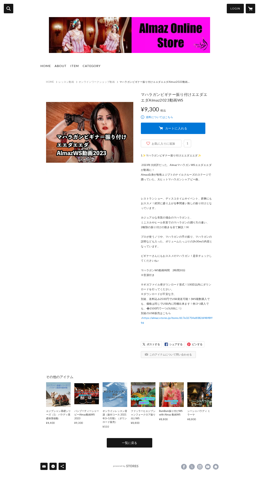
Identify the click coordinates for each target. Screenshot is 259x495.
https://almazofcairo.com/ (216, 467)
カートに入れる (176, 128)
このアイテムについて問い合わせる (170, 354)
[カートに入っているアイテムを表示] (250, 8)
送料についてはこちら (159, 117)
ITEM (74, 66)
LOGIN (235, 8)
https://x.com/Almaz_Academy (192, 467)
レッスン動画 (66, 81)
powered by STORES (126, 466)
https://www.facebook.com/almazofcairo (184, 467)
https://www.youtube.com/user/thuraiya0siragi (208, 467)
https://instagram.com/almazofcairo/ (200, 467)
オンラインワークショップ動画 (97, 81)
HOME (45, 66)
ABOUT (61, 66)
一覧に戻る (129, 443)
